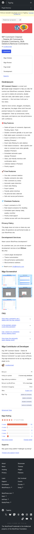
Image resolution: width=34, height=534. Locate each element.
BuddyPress (6, 502)
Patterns (20, 473)
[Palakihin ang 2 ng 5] (30, 277)
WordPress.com (8, 493)
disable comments (27, 401)
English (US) (28, 390)
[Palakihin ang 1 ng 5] (14, 277)
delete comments (27, 398)
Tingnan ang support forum (10, 453)
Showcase (21, 463)
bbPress (5, 499)
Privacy (4, 473)
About (4, 463)
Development (8, 71)
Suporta (6, 76)
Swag (20, 487)
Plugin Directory (6, 8)
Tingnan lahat (28, 440)
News (3, 466)
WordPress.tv (7, 487)
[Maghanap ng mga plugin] (20, 20)
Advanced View (7, 410)
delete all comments (26, 394)
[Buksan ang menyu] (31, 2)
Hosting (4, 469)
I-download (6, 51)
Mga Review (8, 62)
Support (4, 481)
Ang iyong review (7, 440)
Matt (4, 496)
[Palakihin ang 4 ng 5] (30, 289)
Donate (21, 484)
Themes (20, 466)
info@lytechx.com (18, 266)
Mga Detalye (8, 58)
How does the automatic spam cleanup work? (10, 339)
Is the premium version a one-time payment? (9, 326)
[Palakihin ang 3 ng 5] (14, 289)
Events (20, 481)
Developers (5, 484)
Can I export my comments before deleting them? (10, 332)
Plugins (20, 469)
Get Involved (22, 478)
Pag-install (7, 67)
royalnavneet (7, 46)
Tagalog (8, 510)
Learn (3, 478)
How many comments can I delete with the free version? (11, 319)
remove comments (27, 405)
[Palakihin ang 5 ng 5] (14, 301)
